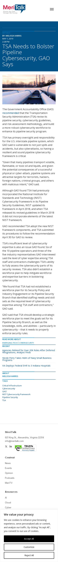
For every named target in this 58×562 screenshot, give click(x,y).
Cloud (8, 502)
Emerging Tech (10, 342)
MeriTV (9, 483)
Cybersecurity (26, 342)
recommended (10, 113)
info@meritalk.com (14, 441)
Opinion (9, 473)
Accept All (29, 538)
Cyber (8, 507)
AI (6, 497)
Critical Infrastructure (12, 385)
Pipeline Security (10, 397)
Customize (29, 547)
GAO (4, 391)
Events (8, 468)
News (8, 463)
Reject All (29, 555)
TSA (4, 400)
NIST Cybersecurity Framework (16, 394)
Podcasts (9, 478)
